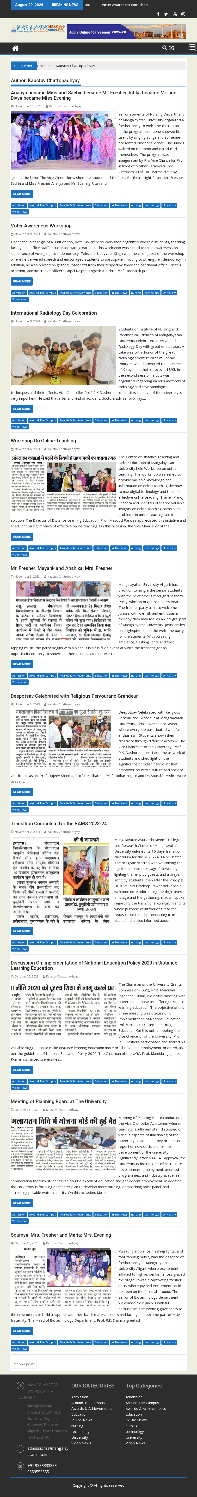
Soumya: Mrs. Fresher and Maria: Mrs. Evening (61, 1235)
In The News (119, 205)
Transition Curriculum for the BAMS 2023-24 (59, 823)
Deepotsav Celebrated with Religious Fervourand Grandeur (74, 696)
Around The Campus (42, 205)
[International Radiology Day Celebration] (63, 329)
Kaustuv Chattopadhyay (65, 106)
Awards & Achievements (75, 205)
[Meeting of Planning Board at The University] (63, 1117)
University (169, 205)
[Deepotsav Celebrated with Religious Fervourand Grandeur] (63, 712)
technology (152, 205)
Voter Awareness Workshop (84, 4)
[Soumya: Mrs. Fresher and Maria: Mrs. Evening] (63, 1251)
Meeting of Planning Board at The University (59, 1101)
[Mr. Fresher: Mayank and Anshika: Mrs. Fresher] (63, 584)
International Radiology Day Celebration (54, 313)
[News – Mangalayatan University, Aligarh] (15, 47)
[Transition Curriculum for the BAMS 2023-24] (61, 839)
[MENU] (192, 47)
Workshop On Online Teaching (43, 441)
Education (101, 205)
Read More (22, 194)
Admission (18, 205)
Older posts (26, 1364)
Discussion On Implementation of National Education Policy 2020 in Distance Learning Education (94, 965)
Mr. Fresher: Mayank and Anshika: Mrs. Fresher (61, 568)
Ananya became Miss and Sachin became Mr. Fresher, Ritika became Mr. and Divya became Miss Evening (94, 95)
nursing (136, 205)
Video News (19, 212)
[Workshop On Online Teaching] (63, 456)
